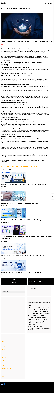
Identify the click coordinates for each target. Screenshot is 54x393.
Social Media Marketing (6, 368)
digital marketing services (46, 307)
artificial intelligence (39, 300)
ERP (36, 311)
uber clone (36, 329)
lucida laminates (44, 317)
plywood (40, 321)
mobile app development (40, 319)
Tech (2, 44)
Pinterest (10, 298)
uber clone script (46, 329)
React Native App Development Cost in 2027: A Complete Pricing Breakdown (25, 220)
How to (3, 365)
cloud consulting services (9, 166)
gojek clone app (39, 315)
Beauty (3, 338)
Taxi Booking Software (32, 288)
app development (41, 299)
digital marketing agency (35, 307)
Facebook (13, 298)
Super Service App (31, 287)
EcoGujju (4, 3)
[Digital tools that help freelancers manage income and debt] (13, 196)
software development (38, 328)
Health (3, 360)
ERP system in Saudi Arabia (34, 313)
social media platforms (31, 328)
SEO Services (42, 322)
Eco (2, 344)
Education (3, 346)
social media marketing (36, 326)
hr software (39, 317)
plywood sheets (46, 321)
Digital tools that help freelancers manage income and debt (21, 203)
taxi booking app (31, 329)
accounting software (33, 299)
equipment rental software (31, 311)
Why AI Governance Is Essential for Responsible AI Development (21, 272)
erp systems (42, 313)
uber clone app (40, 329)
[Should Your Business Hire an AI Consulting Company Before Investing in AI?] (13, 248)
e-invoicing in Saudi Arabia (40, 309)
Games (3, 354)
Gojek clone (31, 315)
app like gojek (31, 300)
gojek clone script (33, 317)
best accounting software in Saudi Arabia (34, 302)
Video (3, 376)
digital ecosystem (33, 166)
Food (3, 352)
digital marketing (33, 305)
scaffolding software (36, 322)
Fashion (3, 349)
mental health (30, 319)
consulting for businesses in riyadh (22, 166)
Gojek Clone (4, 357)
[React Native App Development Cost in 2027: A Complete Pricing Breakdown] (13, 213)
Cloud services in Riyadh (39, 303)
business (29, 303)
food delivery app (47, 313)
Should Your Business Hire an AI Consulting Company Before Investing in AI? (24, 255)
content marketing (46, 303)
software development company (46, 328)
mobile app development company (33, 321)
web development (31, 331)
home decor (4, 362)
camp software (33, 303)
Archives (3, 289)
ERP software (41, 311)
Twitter (17, 298)
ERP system (48, 311)
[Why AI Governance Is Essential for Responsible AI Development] (13, 265)
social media (31, 324)
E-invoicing (31, 309)
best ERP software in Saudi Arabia (45, 302)
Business (3, 341)
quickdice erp (30, 322)
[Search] (46, 3)
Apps (3, 335)
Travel (3, 373)
